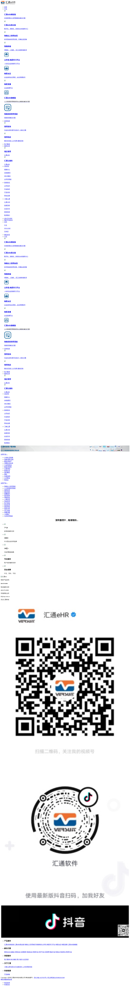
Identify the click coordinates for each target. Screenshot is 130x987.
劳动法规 (7, 195)
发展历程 (7, 205)
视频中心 (7, 169)
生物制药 (24, 952)
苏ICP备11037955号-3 (40, 977)
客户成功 (20, 959)
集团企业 (7, 470)
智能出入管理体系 (30, 944)
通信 (5, 474)
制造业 (6, 480)
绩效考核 (7, 506)
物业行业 (52, 952)
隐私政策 (9, 979)
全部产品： (4, 483)
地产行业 (42, 952)
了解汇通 (7, 199)
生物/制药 (7, 476)
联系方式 (13, 967)
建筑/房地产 (8, 461)
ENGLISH (7, 228)
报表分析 (7, 508)
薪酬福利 (7, 494)
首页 (5, 7)
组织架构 (7, 495)
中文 (5, 225)
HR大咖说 (7, 176)
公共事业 (7, 478)
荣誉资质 (7, 212)
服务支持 (7, 146)
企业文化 (7, 208)
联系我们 (7, 215)
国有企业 (7, 952)
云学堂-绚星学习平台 (48, 944)
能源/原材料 (8, 467)
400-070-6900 (8, 218)
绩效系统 (7, 492)
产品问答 (7, 192)
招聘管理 (7, 490)
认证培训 (26, 959)
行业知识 (7, 189)
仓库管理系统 (8, 516)
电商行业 (36, 952)
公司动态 (7, 186)
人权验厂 (7, 514)
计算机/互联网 (8, 457)
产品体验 (7, 974)
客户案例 (7, 144)
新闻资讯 (7, 182)
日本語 (6, 231)
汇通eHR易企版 (19, 944)
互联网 (47, 952)
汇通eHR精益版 (9, 944)
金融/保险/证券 (8, 459)
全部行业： (4, 454)
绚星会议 (58, 944)
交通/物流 (7, 468)
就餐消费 (7, 512)
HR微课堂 (7, 173)
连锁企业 (18, 952)
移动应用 (7, 505)
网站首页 (7, 234)
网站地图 (3, 979)
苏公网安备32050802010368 (56, 977)
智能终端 (39, 944)
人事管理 (7, 499)
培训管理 (7, 501)
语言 (5, 222)
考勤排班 (7, 497)
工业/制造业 (8, 465)
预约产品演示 (8, 220)
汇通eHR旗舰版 (72, 944)
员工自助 (7, 510)
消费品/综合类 (8, 463)
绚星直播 (64, 944)
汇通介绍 (7, 202)
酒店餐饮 (7, 472)
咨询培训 (7, 121)
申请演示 (7, 984)
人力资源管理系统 (10, 488)
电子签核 (7, 503)
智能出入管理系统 (10, 486)
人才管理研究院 (27, 967)
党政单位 (63, 952)
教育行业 (69, 952)
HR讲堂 (6, 166)
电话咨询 (7, 982)
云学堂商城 (7, 179)
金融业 (12, 952)
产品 (5, 9)
